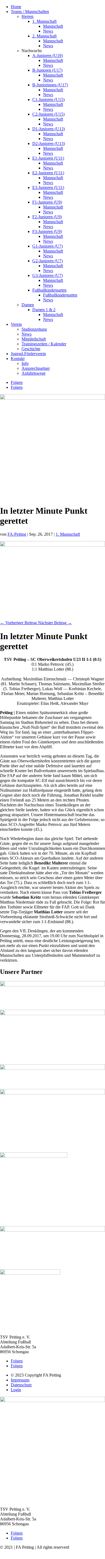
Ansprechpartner (36, 368)
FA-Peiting (17, 534)
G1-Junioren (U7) (47, 246)
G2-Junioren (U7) (47, 260)
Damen (28, 304)
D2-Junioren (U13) (48, 143)
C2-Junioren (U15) (48, 114)
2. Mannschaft (44, 36)
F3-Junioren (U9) (47, 231)
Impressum (20, 1380)
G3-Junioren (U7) (47, 275)
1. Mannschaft (44, 21)
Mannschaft (53, 26)
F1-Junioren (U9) (47, 202)
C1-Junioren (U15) (48, 99)
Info (25, 363)
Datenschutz (21, 1385)
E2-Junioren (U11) (48, 173)
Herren (27, 16)
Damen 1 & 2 (43, 309)
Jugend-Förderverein (28, 353)
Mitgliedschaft (34, 339)
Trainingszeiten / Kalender (44, 344)
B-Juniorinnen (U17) (50, 85)
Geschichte (31, 348)
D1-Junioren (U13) (48, 129)
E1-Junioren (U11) (48, 158)
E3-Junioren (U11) (48, 187)
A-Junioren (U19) (47, 55)
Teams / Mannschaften (30, 11)
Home (16, 6)
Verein (16, 324)
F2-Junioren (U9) (47, 216)
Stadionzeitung (34, 329)
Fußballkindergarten (49, 290)
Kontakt (17, 358)
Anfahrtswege (34, 373)
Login (16, 1389)
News (48, 31)
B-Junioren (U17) (47, 70)
